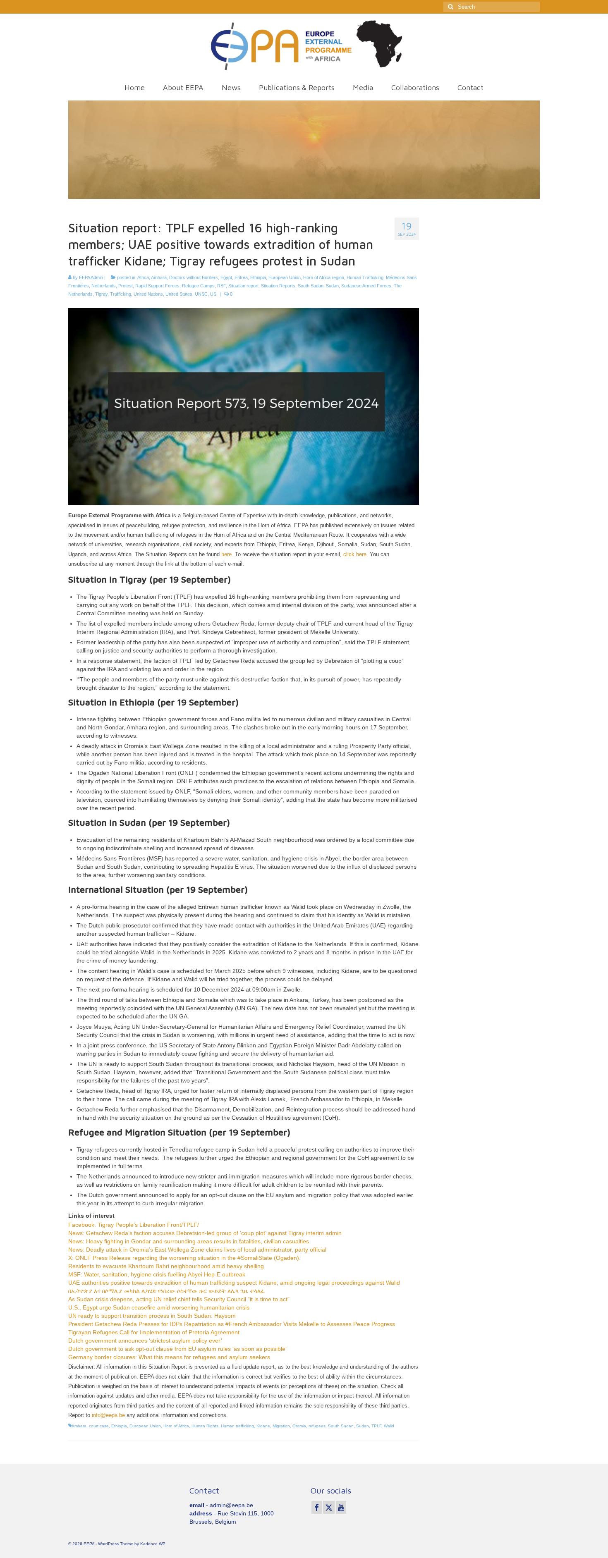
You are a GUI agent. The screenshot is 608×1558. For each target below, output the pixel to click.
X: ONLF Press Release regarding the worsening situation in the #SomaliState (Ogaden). (184, 1258)
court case (99, 1426)
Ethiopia (258, 277)
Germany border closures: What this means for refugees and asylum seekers (169, 1357)
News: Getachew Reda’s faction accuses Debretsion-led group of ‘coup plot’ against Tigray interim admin (205, 1233)
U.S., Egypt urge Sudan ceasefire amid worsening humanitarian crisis (158, 1307)
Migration (281, 1426)
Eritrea (241, 277)
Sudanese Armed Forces (366, 285)
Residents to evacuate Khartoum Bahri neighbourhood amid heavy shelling (166, 1266)
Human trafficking (237, 1426)
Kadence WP (152, 1543)
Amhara (159, 277)
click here (354, 554)
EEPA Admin (91, 277)
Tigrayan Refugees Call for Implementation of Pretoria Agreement (153, 1332)
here (226, 554)
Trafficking (120, 294)
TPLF (376, 1426)
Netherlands (103, 285)
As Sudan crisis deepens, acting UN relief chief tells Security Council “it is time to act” (179, 1299)
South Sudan (310, 285)
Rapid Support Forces (157, 285)
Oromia (299, 1426)
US (213, 294)
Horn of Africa (176, 1426)
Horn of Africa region (323, 277)
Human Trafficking (365, 277)
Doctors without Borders (193, 277)
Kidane (263, 1426)
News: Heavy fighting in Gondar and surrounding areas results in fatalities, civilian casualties (188, 1241)
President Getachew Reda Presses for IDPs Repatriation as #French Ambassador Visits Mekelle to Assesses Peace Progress (231, 1324)
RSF (221, 285)
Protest (125, 285)
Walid (389, 1426)
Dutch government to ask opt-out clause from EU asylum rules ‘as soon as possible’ (177, 1348)
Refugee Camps (198, 285)
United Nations (148, 294)
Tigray (101, 294)
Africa (143, 277)
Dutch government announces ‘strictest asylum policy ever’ (145, 1340)
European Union (284, 277)
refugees (317, 1426)
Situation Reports (278, 285)
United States (178, 294)
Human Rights (204, 1426)
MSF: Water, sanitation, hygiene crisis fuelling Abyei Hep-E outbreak (156, 1274)
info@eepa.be (108, 1415)
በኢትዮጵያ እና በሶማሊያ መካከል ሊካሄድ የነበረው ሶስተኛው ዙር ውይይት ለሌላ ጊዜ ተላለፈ (166, 1291)
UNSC (201, 294)
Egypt (226, 277)
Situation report (243, 285)
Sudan (332, 285)
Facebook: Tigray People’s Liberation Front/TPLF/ (133, 1224)
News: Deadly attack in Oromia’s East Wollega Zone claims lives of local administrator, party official (197, 1249)
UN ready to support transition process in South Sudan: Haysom (152, 1315)
